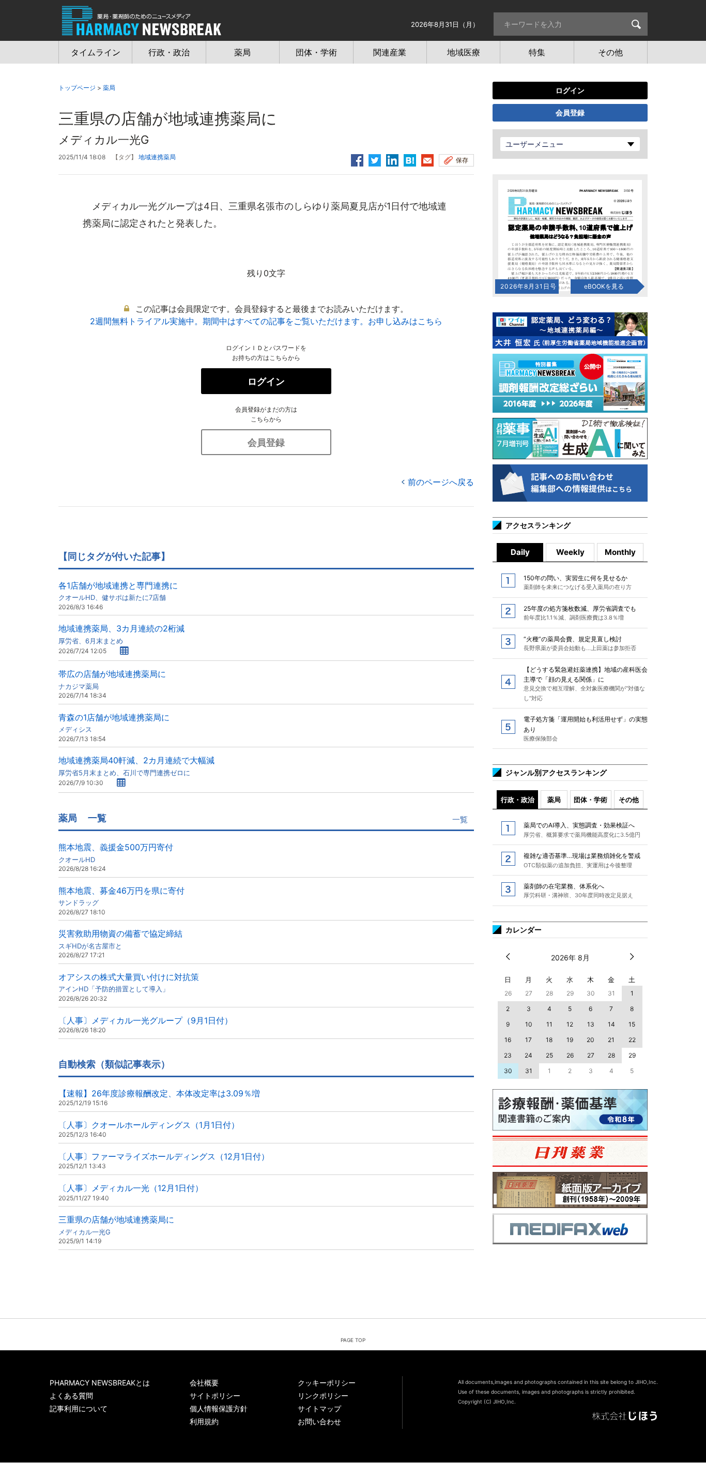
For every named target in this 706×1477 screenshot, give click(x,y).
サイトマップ (319, 1408)
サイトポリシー (215, 1395)
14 (611, 1024)
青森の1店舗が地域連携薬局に (114, 722)
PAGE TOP (353, 1340)
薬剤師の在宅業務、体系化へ (578, 890)
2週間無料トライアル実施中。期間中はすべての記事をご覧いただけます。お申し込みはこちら (266, 321)
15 (631, 1024)
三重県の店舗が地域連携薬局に (116, 1224)
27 (590, 1055)
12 (569, 1024)
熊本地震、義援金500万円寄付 (115, 852)
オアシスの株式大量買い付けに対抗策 (128, 982)
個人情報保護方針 (219, 1408)
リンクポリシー (323, 1395)
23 (508, 1055)
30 (508, 1071)
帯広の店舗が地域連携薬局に (112, 679)
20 (590, 1040)
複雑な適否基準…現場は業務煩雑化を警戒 (582, 860)
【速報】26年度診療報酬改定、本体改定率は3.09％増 (159, 1093)
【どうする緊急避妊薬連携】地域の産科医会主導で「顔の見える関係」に (586, 684)
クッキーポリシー (327, 1382)
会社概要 (204, 1382)
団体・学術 (590, 799)
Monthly (620, 552)
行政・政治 (517, 799)
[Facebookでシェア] (357, 158)
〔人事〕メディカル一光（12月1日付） (130, 1188)
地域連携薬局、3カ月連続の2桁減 (121, 633)
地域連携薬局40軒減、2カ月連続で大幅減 (136, 765)
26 (570, 1055)
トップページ (77, 88)
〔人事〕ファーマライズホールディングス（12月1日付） (163, 1156)
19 (569, 1040)
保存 (462, 160)
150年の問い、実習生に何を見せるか (578, 582)
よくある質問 (71, 1395)
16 (507, 1040)
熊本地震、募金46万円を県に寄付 (121, 896)
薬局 (109, 88)
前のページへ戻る (441, 482)
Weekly (570, 552)
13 (590, 1024)
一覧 (460, 819)
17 (528, 1040)
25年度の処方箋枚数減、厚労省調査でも (580, 613)
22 (632, 1040)
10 (528, 1024)
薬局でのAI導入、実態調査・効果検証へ (582, 829)
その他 (629, 799)
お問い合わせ (319, 1421)
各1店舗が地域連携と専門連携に (118, 590)
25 (549, 1055)
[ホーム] (141, 30)
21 (611, 1040)
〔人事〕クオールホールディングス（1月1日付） (148, 1125)
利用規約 (204, 1421)
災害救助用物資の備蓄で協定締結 (120, 939)
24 (528, 1055)
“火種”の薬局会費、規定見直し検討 (580, 643)
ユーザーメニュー (534, 144)
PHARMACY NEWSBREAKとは (100, 1382)
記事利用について (79, 1408)
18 (549, 1040)
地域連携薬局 (157, 157)
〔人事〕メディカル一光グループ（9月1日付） (145, 1020)
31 (528, 1071)
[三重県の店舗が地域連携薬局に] (410, 158)
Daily (520, 552)
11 (549, 1024)
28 (611, 1055)
